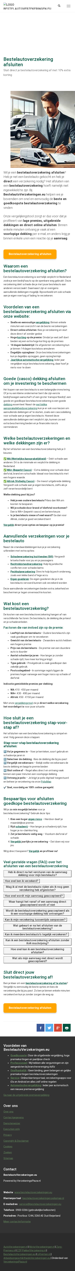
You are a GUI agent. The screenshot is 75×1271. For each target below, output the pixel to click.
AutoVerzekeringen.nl (15, 1246)
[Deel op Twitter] (49, 1028)
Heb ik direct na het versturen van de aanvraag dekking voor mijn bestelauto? (37, 873)
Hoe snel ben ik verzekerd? (21, 881)
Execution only (11, 1129)
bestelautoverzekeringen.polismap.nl (43, 1198)
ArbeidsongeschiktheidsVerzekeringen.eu (26, 1258)
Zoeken (7, 1152)
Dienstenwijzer (11, 1123)
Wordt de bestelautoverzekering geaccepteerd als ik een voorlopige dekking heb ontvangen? (37, 912)
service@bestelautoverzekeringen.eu (40, 1204)
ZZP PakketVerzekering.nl (31, 1250)
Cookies (7, 1146)
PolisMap (46, 781)
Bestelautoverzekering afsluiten (30, 254)
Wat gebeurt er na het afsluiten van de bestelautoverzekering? (37, 927)
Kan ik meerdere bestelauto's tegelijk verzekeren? (36, 934)
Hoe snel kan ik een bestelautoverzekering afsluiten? (37, 951)
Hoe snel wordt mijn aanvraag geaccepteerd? (34, 895)
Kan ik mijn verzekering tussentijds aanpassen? (35, 919)
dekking (8, 404)
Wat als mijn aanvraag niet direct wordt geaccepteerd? (37, 960)
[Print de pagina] (67, 1028)
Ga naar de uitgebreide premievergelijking (26, 1095)
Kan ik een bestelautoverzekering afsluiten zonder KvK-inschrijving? (37, 942)
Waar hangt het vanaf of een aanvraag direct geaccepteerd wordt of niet (37, 903)
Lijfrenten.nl (44, 1254)
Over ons (8, 1111)
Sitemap (8, 1158)
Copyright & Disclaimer (16, 1140)
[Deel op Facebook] (40, 1028)
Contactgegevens (13, 1117)
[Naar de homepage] (27, 6)
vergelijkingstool (24, 703)
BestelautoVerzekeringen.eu (19, 1254)
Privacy (7, 1135)
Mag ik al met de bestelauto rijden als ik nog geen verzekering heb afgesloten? (37, 888)
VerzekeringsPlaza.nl (15, 1261)
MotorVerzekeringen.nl (42, 1246)
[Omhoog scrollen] (64, 1260)
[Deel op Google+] (58, 1028)
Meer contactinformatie (17, 1221)
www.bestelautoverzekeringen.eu (33, 1192)
